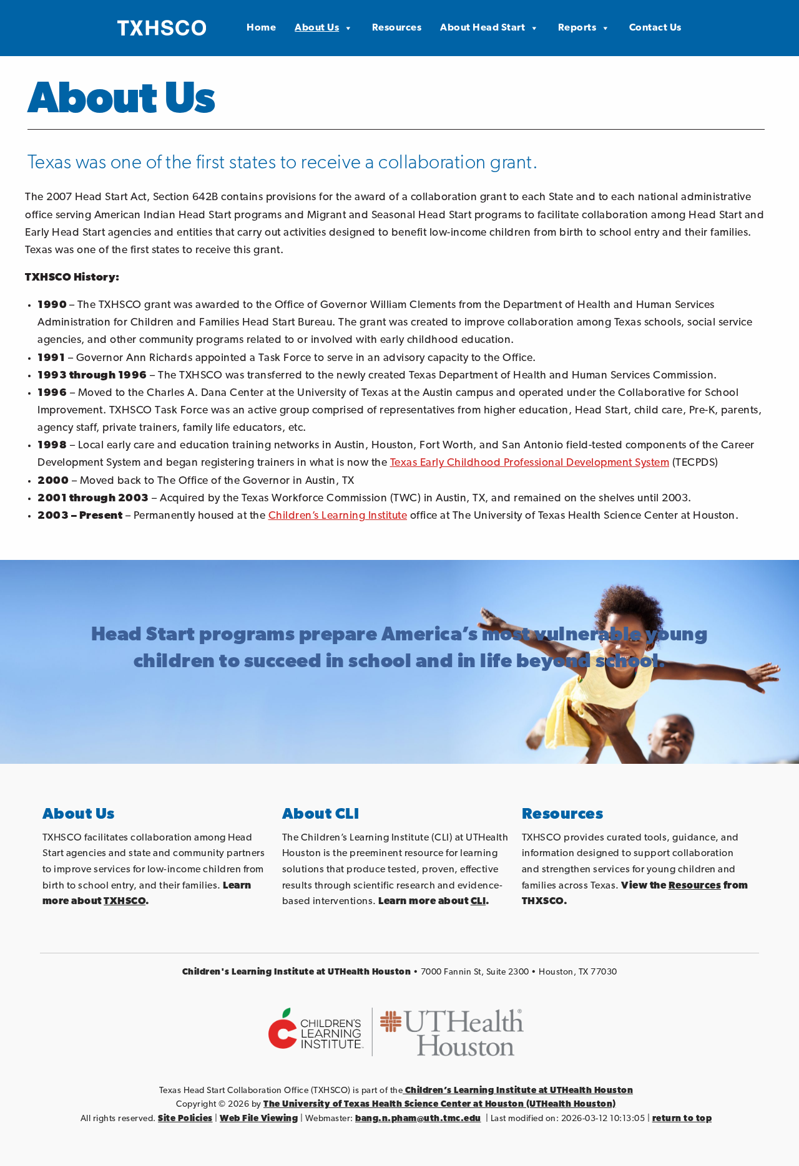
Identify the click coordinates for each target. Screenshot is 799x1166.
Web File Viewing (259, 1119)
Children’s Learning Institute (338, 516)
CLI (478, 902)
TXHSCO (124, 902)
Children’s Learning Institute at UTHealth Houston (518, 1091)
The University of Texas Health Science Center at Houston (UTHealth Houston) (439, 1104)
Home (261, 28)
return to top (682, 1119)
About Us (317, 28)
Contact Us (655, 28)
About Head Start (482, 28)
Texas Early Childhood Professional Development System (530, 463)
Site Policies (185, 1119)
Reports (577, 28)
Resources (397, 28)
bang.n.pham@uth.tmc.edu (418, 1119)
